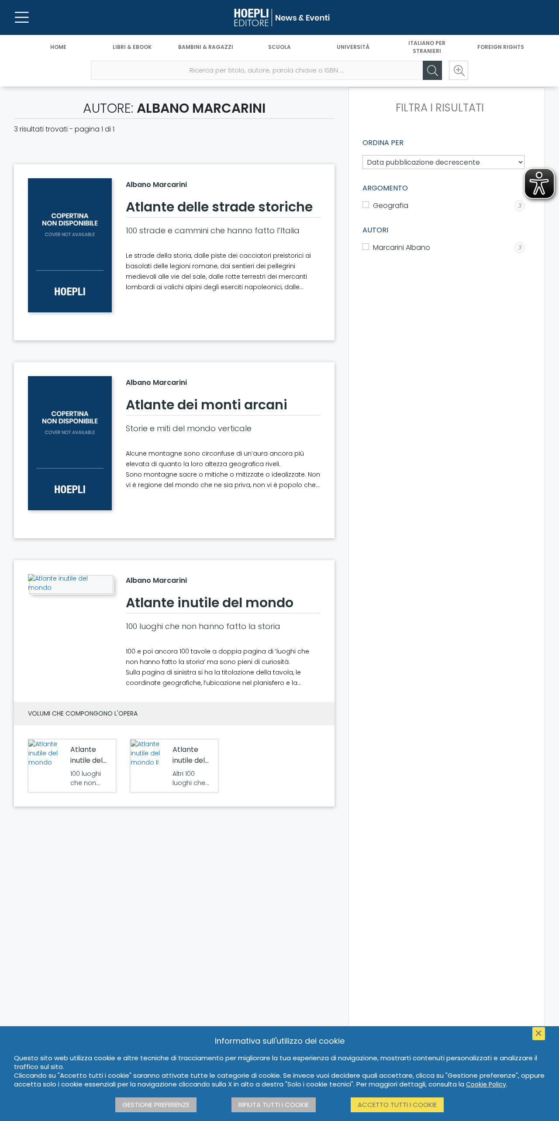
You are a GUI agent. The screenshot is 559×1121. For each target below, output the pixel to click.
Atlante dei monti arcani (206, 404)
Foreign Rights (500, 47)
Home (58, 47)
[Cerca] (432, 70)
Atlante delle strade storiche (219, 206)
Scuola (279, 47)
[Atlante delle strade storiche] (70, 245)
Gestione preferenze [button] (156, 1104)
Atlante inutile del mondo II (189, 760)
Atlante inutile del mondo (209, 602)
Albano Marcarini (156, 185)
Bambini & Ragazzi (205, 47)
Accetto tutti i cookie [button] (397, 1104)
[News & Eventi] (279, 17)
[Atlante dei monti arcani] (70, 443)
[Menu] (22, 17)
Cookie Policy (486, 1084)
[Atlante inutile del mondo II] (149, 753)
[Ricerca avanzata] (458, 70)
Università (353, 47)
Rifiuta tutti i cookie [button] (273, 1104)
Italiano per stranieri (426, 47)
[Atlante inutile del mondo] (70, 583)
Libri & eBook (132, 47)
